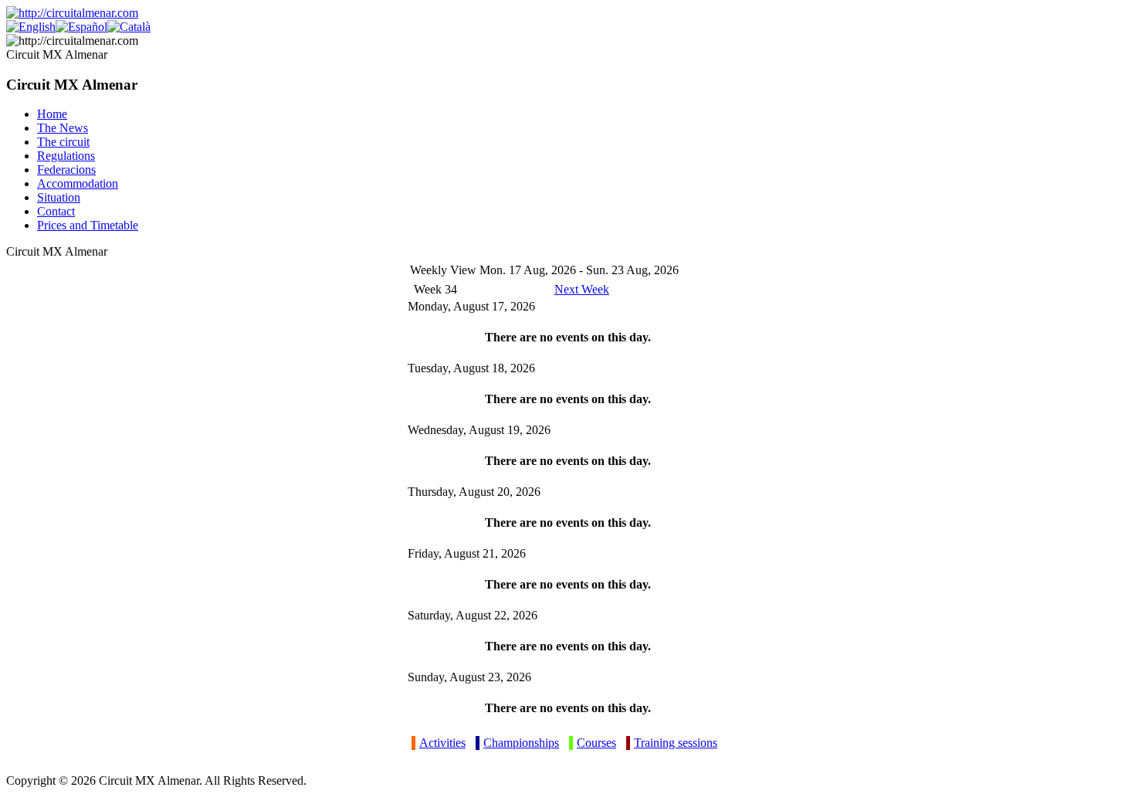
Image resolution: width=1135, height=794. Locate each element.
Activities (442, 742)
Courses (596, 742)
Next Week (581, 289)
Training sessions (675, 742)
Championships (521, 742)
